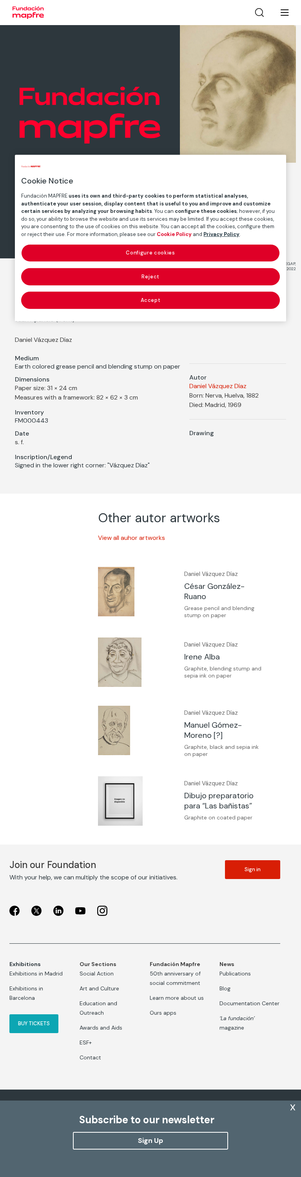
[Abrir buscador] (259, 12)
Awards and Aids (101, 1027)
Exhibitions (25, 964)
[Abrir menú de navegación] (279, 12)
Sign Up (150, 1140)
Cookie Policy (174, 234)
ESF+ (86, 1042)
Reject (150, 276)
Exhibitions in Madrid (36, 973)
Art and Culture (99, 988)
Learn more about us (177, 997)
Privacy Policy (221, 234)
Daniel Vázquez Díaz (218, 386)
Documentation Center (249, 1003)
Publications (235, 973)
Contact (90, 1057)
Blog (224, 988)
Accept (151, 300)
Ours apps (163, 1012)
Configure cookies (150, 252)
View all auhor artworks (131, 538)
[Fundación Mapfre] (28, 12)
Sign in (253, 869)
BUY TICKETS (34, 1023)
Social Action (97, 973)
